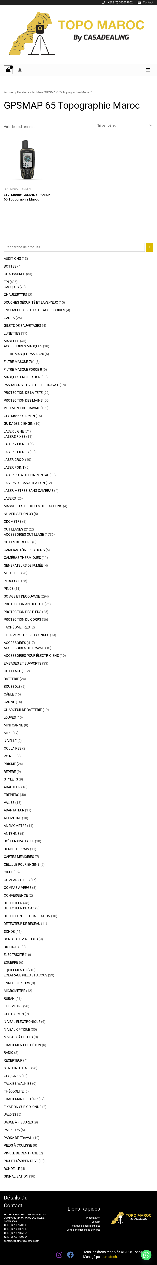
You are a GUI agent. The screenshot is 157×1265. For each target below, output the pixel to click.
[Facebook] (70, 1254)
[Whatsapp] (146, 1255)
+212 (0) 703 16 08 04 (15, 1236)
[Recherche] (149, 247)
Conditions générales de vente (83, 1229)
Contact (148, 2)
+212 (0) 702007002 (120, 2)
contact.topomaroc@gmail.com (21, 1240)
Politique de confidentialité (85, 1225)
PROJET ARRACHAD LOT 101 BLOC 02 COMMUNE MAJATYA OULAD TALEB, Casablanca (25, 1217)
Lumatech (109, 1257)
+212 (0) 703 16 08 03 (15, 1225)
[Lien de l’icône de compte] (20, 70)
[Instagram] (59, 1254)
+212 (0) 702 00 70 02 (15, 1229)
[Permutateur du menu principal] (148, 70)
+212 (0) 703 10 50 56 (15, 1233)
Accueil (9, 92)
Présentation (93, 1217)
